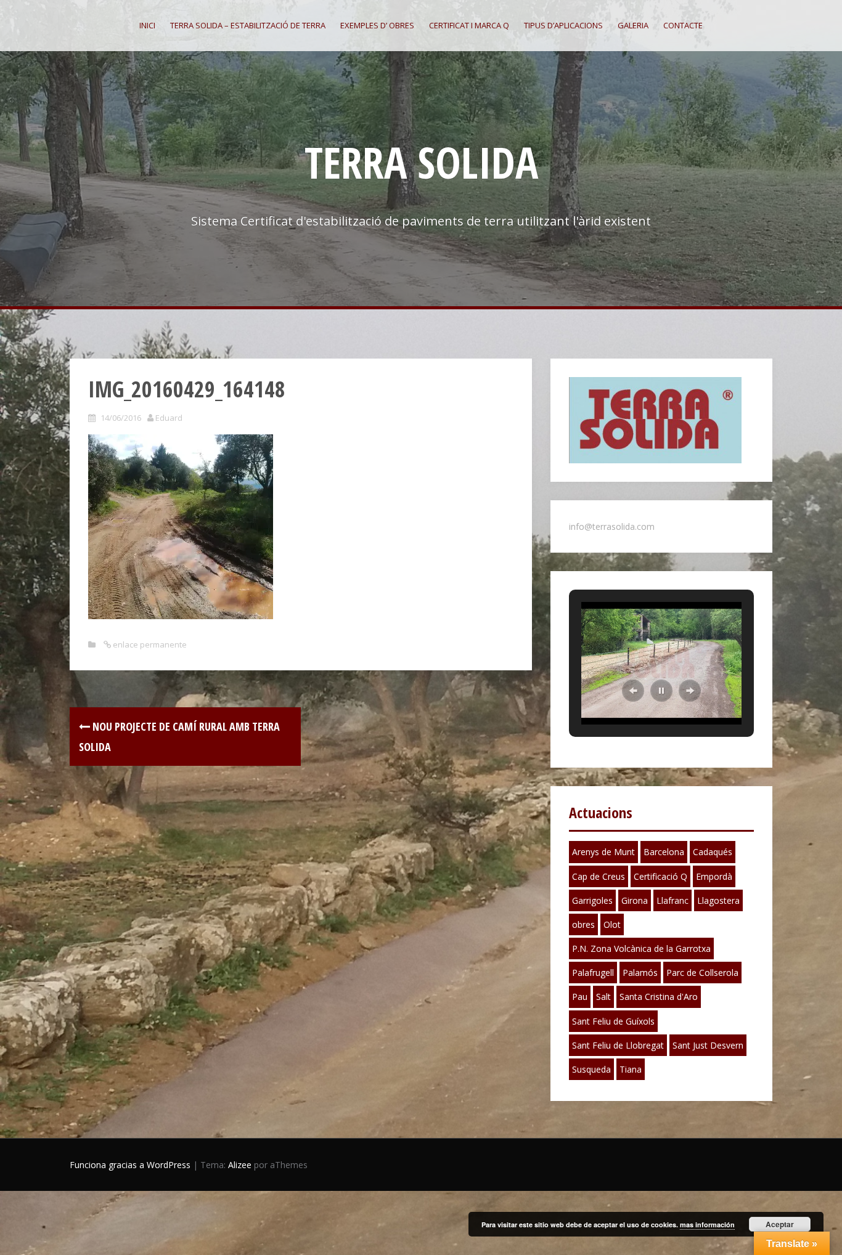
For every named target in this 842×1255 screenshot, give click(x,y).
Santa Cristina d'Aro (658, 996)
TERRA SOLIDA (421, 162)
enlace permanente (149, 644)
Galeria (633, 25)
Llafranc (672, 900)
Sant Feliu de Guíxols (613, 1021)
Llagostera (718, 900)
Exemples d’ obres (377, 25)
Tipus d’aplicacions (563, 25)
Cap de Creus (598, 876)
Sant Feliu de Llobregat (618, 1045)
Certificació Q (660, 876)
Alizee (239, 1165)
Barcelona (664, 852)
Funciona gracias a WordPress (130, 1165)
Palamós (640, 972)
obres (583, 924)
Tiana (630, 1069)
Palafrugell (593, 972)
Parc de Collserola (702, 972)
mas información (707, 1224)
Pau (579, 996)
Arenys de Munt (603, 852)
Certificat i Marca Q (469, 25)
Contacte (683, 25)
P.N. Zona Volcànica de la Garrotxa (641, 948)
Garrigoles (592, 900)
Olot (612, 924)
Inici (147, 25)
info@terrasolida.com (612, 526)
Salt (603, 996)
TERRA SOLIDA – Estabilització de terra (247, 25)
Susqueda (591, 1069)
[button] (633, 691)
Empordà (714, 876)
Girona (634, 900)
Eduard (168, 417)
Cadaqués (712, 852)
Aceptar (780, 1224)
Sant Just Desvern (707, 1045)
